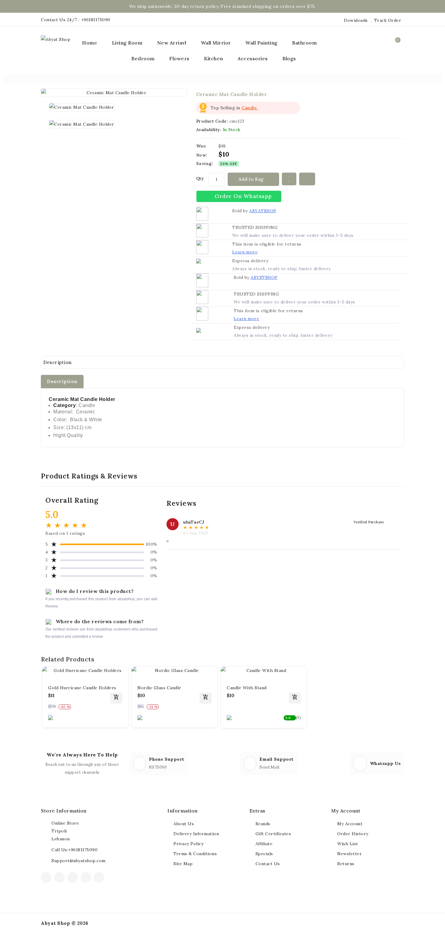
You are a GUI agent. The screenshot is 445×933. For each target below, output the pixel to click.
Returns (345, 863)
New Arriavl (171, 43)
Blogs (289, 58)
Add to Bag (252, 179)
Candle (250, 108)
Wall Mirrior (216, 43)
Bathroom (304, 43)
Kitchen (213, 58)
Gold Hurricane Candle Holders (82, 687)
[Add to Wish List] (289, 179)
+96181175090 (95, 19)
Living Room (127, 43)
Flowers (179, 58)
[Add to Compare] (307, 179)
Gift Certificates (273, 833)
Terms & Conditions (195, 853)
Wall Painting (262, 43)
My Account (349, 823)
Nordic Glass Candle (159, 687)
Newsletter (349, 853)
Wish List (347, 843)
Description (57, 362)
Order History (352, 833)
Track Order (387, 20)
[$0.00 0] (397, 48)
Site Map (183, 863)
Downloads (356, 20)
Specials (264, 853)
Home (89, 43)
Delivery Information (196, 833)
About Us (183, 823)
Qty (200, 178)
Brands (262, 823)
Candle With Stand (247, 687)
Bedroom (143, 58)
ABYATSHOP (262, 210)
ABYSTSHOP (264, 277)
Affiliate (264, 843)
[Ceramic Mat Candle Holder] (114, 92)
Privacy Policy (188, 843)
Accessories (253, 58)
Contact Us (267, 863)
